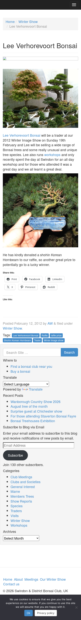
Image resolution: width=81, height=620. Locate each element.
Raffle (45, 335)
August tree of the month (29, 406)
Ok (28, 613)
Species (17, 505)
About (18, 579)
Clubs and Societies (25, 481)
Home (10, 21)
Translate (36, 389)
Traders (16, 510)
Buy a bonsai (20, 371)
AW (50, 323)
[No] (76, 607)
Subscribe (15, 455)
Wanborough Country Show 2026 (35, 401)
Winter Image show (53, 340)
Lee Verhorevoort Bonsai (21, 135)
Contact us (11, 583)
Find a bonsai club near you (31, 366)
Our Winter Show (53, 579)
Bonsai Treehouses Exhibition (33, 420)
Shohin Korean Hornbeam (17, 340)
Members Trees (22, 496)
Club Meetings (21, 476)
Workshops (19, 525)
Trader (37, 340)
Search (69, 352)
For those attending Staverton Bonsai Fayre (43, 416)
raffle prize (56, 335)
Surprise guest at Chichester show (36, 411)
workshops (52, 154)
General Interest (23, 486)
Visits (15, 515)
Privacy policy (45, 613)
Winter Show (28, 21)
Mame (15, 491)
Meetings (31, 579)
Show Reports (21, 501)
